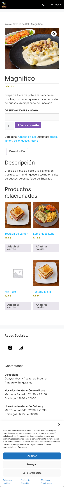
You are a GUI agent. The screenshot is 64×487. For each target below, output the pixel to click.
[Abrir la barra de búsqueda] (43, 5)
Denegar (32, 464)
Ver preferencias (32, 472)
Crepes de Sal (21, 24)
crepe (53, 136)
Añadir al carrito (28, 125)
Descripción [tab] (17, 151)
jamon (8, 140)
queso (25, 140)
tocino (34, 140)
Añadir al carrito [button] (13, 248)
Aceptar (32, 455)
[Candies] (4, 4)
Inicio (8, 24)
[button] (59, 424)
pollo (17, 140)
